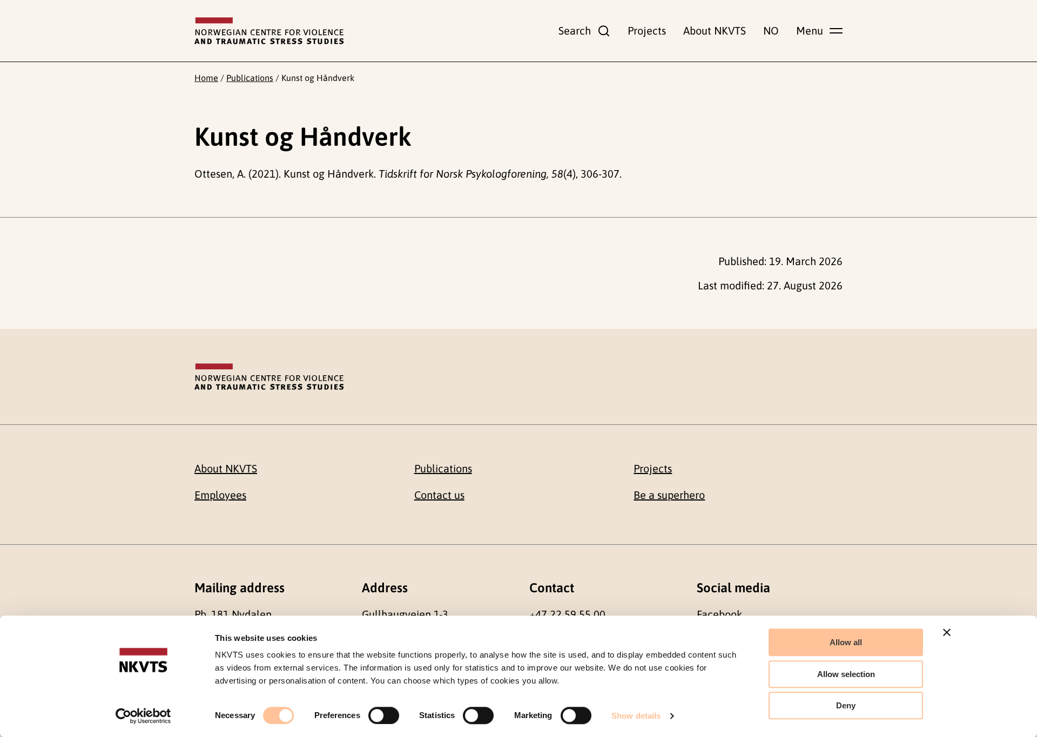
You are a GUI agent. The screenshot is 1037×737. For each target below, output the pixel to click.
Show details (636, 715)
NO (771, 30)
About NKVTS (714, 30)
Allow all (846, 642)
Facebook (719, 614)
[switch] (383, 715)
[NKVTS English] (269, 30)
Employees (220, 495)
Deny (846, 705)
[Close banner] (947, 632)
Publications (249, 78)
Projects (647, 30)
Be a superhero (669, 495)
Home (206, 78)
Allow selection (846, 674)
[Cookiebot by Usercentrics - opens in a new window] (143, 716)
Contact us (439, 495)
